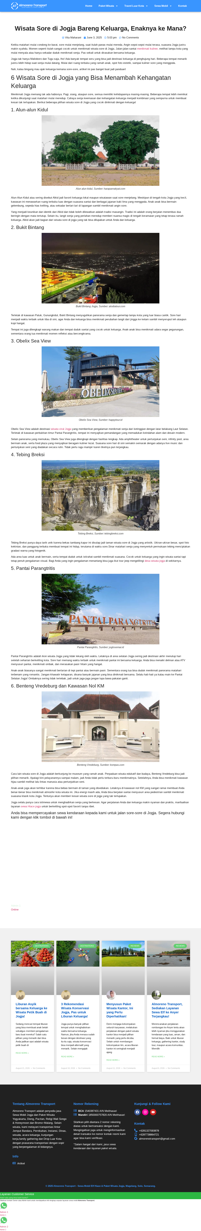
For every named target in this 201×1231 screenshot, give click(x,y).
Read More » (22, 1053)
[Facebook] (137, 1112)
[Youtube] (153, 1112)
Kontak (182, 6)
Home (88, 6)
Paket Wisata (106, 6)
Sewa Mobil (161, 6)
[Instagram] (145, 1112)
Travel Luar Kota (134, 6)
